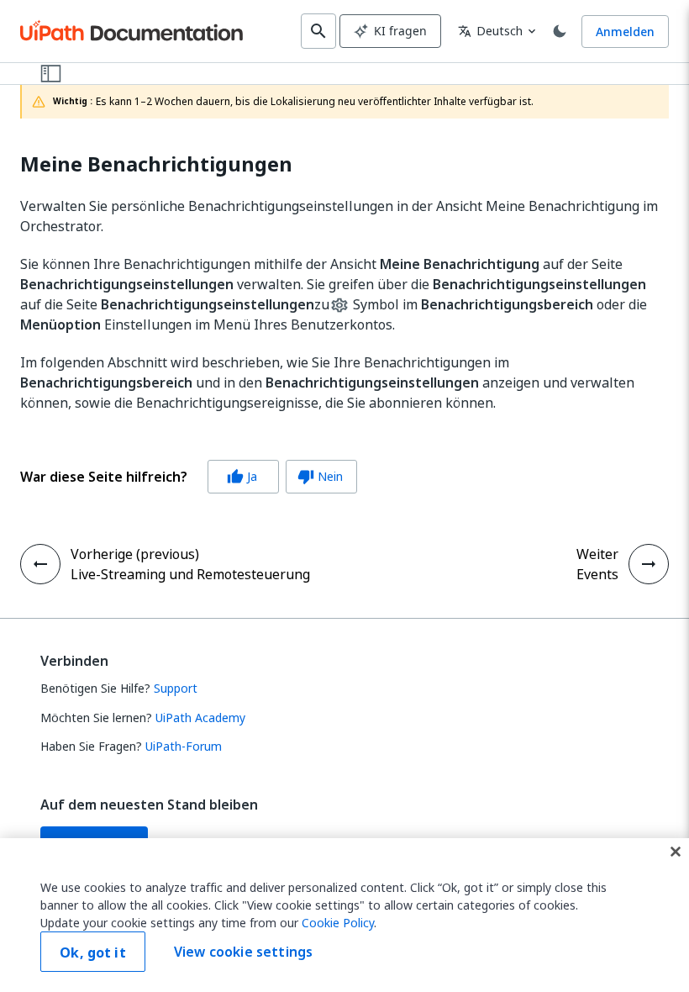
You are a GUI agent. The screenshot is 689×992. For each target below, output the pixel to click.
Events (597, 574)
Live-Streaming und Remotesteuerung (190, 574)
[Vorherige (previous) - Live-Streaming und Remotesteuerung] (40, 564)
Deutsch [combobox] (490, 31)
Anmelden (625, 31)
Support (175, 688)
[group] (188, 476)
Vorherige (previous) (135, 554)
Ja (242, 476)
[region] (344, 915)
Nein (320, 476)
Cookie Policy (338, 922)
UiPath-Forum (183, 746)
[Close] (676, 852)
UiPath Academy (200, 717)
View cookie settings (243, 952)
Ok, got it (93, 952)
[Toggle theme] (559, 31)
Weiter (597, 554)
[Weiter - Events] (649, 564)
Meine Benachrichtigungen (156, 164)
